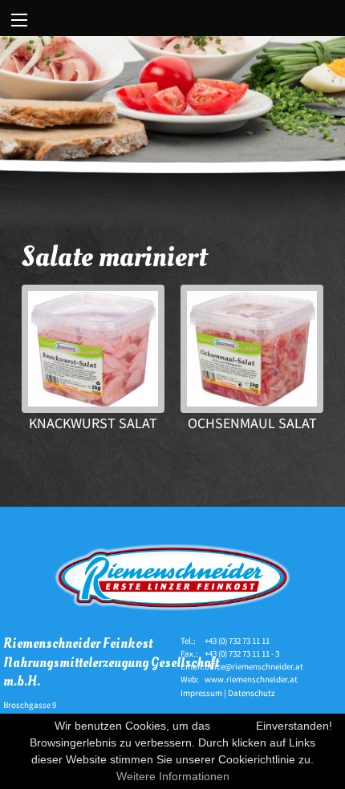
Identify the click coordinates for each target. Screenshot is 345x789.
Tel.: (188, 640)
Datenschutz (251, 692)
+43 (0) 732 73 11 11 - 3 (242, 653)
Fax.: (189, 653)
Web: (190, 679)
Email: (193, 666)
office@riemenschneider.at (254, 666)
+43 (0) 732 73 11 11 (237, 640)
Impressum (201, 692)
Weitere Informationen (172, 776)
